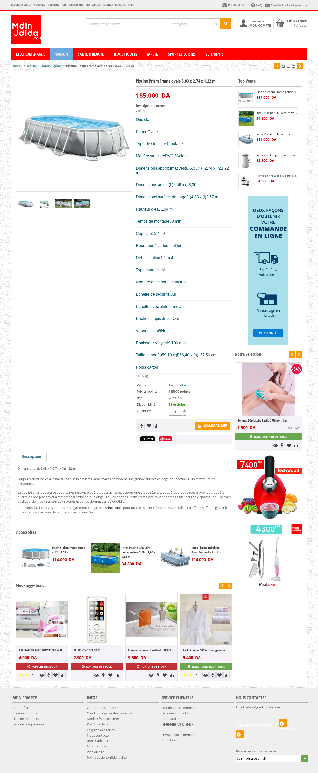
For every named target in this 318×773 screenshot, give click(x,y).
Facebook (283, 726)
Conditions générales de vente (109, 713)
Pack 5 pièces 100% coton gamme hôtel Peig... (206, 650)
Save (167, 439)
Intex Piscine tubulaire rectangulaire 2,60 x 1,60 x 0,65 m (138, 552)
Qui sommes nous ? (101, 707)
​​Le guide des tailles (101, 730)
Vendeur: (143, 385)
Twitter (240, 737)
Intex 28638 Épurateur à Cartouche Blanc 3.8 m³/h (277, 155)
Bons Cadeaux (97, 740)
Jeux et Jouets (125, 54)
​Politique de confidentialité (107, 757)
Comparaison (171, 718)
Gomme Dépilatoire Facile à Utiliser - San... (248, 420)
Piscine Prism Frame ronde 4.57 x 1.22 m (68, 549)
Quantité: (144, 411)
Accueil (17, 66)
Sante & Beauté (91, 54)
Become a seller (21, 5)
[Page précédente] (277, 66)
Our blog (54, 5)
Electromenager (30, 54)
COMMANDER (215, 425)
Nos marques (97, 746)
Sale (131, 5)
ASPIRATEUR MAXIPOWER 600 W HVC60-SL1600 (42, 650)
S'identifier (20, 707)
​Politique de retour (101, 724)
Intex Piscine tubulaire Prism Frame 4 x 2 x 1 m (206, 549)
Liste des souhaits (25, 718)
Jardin (152, 54)
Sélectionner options (208, 666)
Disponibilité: (146, 404)
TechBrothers (179, 385)
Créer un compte (24, 713)
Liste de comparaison (28, 724)
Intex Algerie (52, 66)
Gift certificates (73, 5)
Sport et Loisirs (182, 54)
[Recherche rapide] (225, 23)
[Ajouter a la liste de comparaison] (156, 426)
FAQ (259, 5)
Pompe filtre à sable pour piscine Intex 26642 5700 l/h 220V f (277, 176)
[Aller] (304, 758)
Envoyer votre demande (179, 734)
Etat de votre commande (179, 707)
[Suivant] (300, 66)
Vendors (39, 5)
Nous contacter (98, 735)
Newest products (114, 5)
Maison (61, 54)
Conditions (169, 740)
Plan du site (95, 752)
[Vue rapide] (42, 675)
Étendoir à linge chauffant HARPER (150, 650)
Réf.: (140, 398)
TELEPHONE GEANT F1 (87, 650)
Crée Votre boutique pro (289, 5)
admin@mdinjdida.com (262, 707)
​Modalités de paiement (104, 718)
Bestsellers (93, 5)
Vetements (214, 54)
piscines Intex (112, 507)
